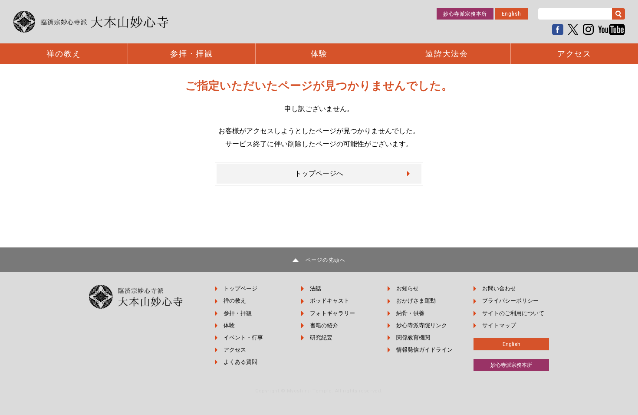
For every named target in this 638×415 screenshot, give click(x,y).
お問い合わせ (499, 288)
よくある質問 (240, 362)
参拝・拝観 (191, 53)
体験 (319, 53)
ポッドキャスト (329, 300)
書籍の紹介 (324, 325)
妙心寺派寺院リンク (421, 325)
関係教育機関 (413, 337)
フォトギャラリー (332, 313)
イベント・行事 (243, 337)
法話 (315, 288)
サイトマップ (499, 325)
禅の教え (63, 53)
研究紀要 (321, 337)
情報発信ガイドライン (424, 349)
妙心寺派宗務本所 (465, 14)
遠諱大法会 (446, 53)
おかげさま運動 (416, 300)
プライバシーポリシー (510, 300)
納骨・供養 (410, 313)
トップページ (240, 288)
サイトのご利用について (513, 313)
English (511, 14)
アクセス (574, 53)
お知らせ (407, 288)
